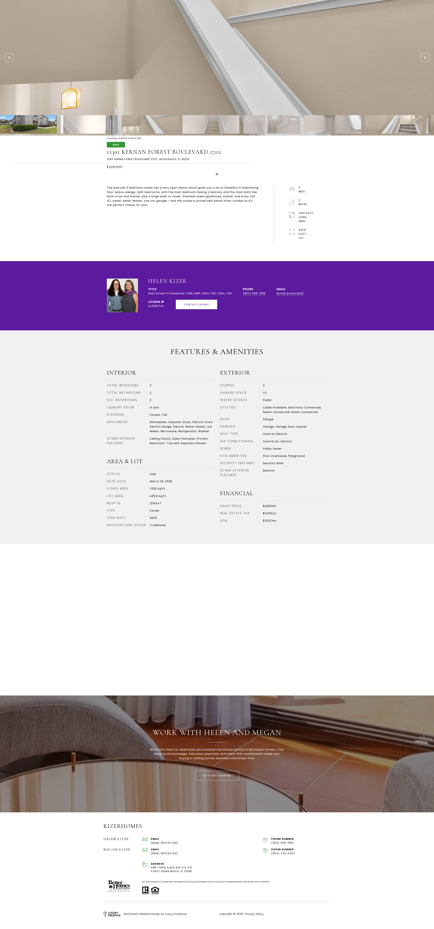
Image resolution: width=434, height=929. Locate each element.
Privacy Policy (254, 914)
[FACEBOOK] (281, 914)
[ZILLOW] (327, 914)
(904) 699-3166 (254, 293)
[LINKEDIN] (299, 914)
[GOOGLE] (318, 914)
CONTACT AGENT (196, 304)
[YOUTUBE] (308, 914)
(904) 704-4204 (283, 853)
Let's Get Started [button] (217, 775)
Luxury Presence (176, 914)
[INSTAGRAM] (290, 914)
